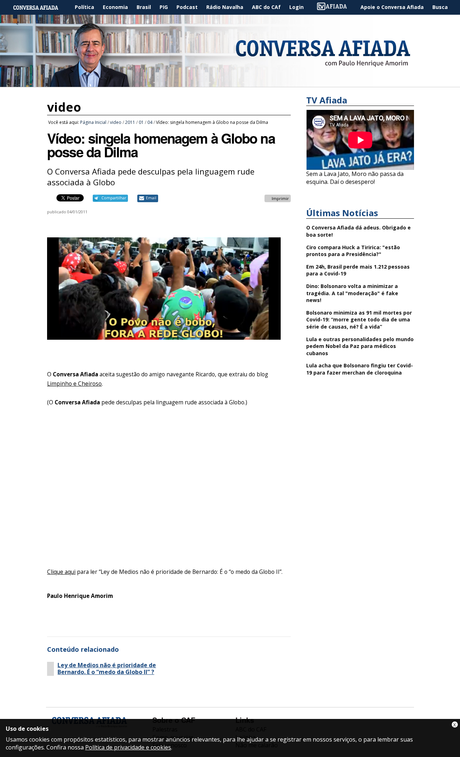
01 (141, 122)
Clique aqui (61, 572)
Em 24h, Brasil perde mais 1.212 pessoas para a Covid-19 (358, 270)
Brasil (144, 7)
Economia (115, 7)
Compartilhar (113, 197)
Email (151, 197)
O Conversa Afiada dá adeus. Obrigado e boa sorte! (358, 231)
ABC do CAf (266, 7)
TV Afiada (335, 7)
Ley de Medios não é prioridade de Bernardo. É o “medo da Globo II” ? (107, 668)
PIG (164, 7)
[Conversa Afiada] (230, 83)
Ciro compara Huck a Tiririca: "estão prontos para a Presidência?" (353, 251)
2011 (130, 122)
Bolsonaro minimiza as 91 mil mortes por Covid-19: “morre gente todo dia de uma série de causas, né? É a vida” (359, 319)
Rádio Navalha (224, 7)
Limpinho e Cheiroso (74, 383)
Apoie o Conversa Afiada (392, 7)
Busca (440, 7)
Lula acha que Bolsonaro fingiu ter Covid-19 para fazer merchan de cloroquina (359, 369)
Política (84, 7)
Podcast (187, 7)
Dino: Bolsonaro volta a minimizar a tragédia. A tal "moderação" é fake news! (352, 293)
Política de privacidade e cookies (128, 747)
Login (296, 7)
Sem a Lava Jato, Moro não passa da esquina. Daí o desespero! (355, 178)
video (64, 107)
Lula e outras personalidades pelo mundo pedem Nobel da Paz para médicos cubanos (360, 346)
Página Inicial (41, 7)
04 (149, 122)
